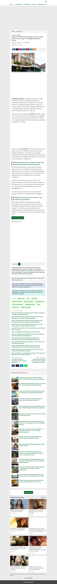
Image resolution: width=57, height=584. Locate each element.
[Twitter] (17, 49)
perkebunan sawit (30, 304)
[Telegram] (31, 49)
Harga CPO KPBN (16, 35)
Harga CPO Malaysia (17, 304)
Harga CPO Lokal (39, 301)
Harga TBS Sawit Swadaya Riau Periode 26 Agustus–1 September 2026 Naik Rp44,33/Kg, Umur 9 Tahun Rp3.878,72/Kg (31, 453)
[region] (28, 85)
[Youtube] (27, 49)
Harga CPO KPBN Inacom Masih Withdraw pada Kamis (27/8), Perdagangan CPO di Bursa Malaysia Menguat (32, 423)
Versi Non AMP (28, 578)
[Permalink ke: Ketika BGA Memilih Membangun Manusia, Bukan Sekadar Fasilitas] (15, 446)
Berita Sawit (21, 298)
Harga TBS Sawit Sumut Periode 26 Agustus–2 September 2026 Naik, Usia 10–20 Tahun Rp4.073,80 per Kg (31, 430)
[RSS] (34, 49)
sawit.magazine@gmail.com (23, 287)
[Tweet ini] (17, 365)
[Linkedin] (24, 49)
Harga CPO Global (17, 301)
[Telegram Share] (21, 365)
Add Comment (28, 492)
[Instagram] (20, 49)
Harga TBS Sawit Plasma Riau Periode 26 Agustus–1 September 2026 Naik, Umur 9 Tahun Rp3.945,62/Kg (32, 468)
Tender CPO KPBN (25, 307)
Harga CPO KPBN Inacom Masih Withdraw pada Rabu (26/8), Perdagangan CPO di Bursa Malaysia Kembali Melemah (31, 461)
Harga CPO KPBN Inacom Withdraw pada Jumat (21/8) (26, 331)
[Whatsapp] (26, 365)
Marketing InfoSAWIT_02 (33, 285)
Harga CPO (34, 298)
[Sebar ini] (13, 365)
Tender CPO (15, 307)
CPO (28, 298)
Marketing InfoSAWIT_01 (18, 285)
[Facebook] (13, 49)
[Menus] (46, 2)
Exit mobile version (28, 582)
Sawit (38, 304)
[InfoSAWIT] (25, 1)
